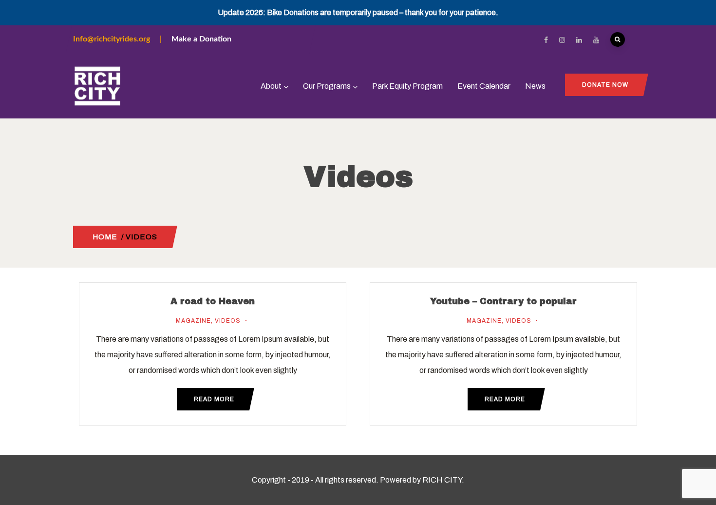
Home (105, 237)
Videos (228, 320)
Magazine (193, 320)
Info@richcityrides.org (111, 39)
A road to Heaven (212, 301)
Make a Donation (201, 39)
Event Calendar (483, 86)
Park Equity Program (407, 86)
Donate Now (605, 84)
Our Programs (327, 86)
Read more (214, 399)
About (271, 86)
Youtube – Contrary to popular (503, 301)
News (535, 86)
